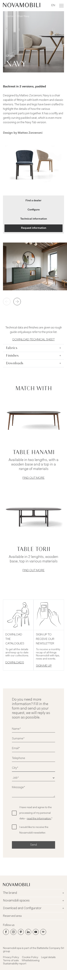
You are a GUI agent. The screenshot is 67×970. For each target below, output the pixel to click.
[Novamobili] (21, 5)
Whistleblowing (30, 960)
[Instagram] (13, 932)
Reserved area (12, 916)
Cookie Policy (30, 957)
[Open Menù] (61, 5)
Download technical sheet (33, 339)
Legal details (48, 957)
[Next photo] (17, 301)
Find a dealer (33, 200)
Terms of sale (11, 960)
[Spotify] (43, 932)
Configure (34, 210)
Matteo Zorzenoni (30, 132)
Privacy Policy (11, 957)
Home (9, 16)
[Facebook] (6, 932)
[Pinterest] (21, 932)
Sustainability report (14, 964)
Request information (33, 228)
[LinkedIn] (28, 932)
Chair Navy (23, 16)
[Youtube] (36, 932)
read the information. (39, 818)
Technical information (33, 219)
